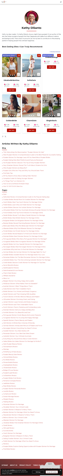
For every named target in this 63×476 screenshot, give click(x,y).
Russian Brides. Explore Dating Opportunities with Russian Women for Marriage (29, 446)
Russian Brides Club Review (12, 378)
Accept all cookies (52, 472)
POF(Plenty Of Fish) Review (12, 352)
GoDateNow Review (9, 375)
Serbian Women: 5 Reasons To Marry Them (17, 409)
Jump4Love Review (9, 394)
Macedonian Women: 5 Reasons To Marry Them (18, 415)
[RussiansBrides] (3, 2)
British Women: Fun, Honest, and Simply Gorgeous (19, 291)
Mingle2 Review (8, 399)
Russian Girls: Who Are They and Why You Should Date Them (23, 170)
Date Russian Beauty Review (12, 344)
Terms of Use (38, 465)
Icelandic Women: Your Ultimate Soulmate (17, 336)
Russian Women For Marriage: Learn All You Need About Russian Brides (26, 157)
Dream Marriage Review (11, 396)
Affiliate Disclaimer (9, 275)
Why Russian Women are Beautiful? (15, 168)
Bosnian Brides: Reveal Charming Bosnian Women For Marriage (24, 223)
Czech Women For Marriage (12, 433)
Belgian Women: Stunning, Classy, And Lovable (18, 281)
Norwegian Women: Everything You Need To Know (20, 328)
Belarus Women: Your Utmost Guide (15, 417)
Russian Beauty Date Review (12, 354)
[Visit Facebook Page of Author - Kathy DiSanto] (3, 137)
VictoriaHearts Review (10, 346)
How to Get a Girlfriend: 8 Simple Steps (16, 183)
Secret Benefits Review (11, 265)
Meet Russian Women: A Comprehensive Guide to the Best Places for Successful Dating (32, 155)
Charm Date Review (9, 273)
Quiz (4, 194)
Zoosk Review (7, 425)
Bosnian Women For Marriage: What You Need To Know (21, 412)
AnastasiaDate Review (10, 365)
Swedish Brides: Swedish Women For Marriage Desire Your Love (24, 254)
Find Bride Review (9, 449)
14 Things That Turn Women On (14, 181)
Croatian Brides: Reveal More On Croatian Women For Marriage (24, 199)
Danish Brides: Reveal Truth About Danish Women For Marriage (24, 215)
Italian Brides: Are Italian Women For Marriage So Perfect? (22, 341)
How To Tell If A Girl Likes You (13, 186)
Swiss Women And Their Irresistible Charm (17, 289)
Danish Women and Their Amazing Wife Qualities (19, 294)
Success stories (8, 430)
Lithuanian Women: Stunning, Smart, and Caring (19, 299)
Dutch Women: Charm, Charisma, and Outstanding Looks (22, 307)
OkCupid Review (8, 428)
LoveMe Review (8, 391)
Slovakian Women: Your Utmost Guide (15, 407)
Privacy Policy (25, 465)
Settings (38, 472)
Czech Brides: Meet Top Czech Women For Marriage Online (22, 202)
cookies (12, 470)
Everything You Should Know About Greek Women (20, 339)
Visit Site (11, 90)
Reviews (6, 444)
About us (6, 278)
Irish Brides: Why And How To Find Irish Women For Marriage (23, 249)
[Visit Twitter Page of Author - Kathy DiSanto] (5, 137)
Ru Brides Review (9, 360)
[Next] (3, 65)
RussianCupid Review (10, 373)
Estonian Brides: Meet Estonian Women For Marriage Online (22, 236)
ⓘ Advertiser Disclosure (55, 51)
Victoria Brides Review (10, 357)
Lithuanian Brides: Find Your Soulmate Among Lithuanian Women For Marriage (29, 210)
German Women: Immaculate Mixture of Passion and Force (22, 325)
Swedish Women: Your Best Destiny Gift (16, 331)
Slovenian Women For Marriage (13, 404)
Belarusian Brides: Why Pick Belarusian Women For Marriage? (23, 226)
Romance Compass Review (12, 381)
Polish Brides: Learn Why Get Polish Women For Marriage (22, 205)
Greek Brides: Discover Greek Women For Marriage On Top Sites (24, 262)
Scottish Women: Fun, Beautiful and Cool (16, 312)
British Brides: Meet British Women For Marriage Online (21, 218)
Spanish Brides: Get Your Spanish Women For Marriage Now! (23, 244)
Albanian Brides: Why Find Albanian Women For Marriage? (22, 228)
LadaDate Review (9, 383)
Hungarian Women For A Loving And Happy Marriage (20, 318)
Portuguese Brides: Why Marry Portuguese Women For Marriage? (25, 239)
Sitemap (6, 349)
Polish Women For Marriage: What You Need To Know (21, 441)
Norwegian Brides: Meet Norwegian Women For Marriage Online (24, 247)
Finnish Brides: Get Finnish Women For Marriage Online (21, 231)
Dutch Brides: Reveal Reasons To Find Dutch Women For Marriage (25, 233)
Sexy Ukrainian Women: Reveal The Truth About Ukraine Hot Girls (25, 165)
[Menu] (61, 2)
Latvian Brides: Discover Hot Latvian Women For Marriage (22, 207)
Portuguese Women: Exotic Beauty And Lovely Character (22, 315)
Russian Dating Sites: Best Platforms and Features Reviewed (23, 160)
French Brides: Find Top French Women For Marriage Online (23, 212)
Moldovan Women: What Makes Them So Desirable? (20, 283)
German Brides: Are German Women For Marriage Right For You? (24, 252)
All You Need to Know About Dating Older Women (20, 176)
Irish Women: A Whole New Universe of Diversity (19, 323)
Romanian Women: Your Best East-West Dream (18, 333)
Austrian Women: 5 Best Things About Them (17, 286)
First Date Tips (8, 173)
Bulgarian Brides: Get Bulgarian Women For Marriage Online (23, 220)
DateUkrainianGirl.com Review (13, 270)
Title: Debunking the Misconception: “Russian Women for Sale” (23, 152)
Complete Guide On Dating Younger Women (18, 178)
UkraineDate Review (10, 367)
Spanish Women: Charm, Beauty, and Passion (17, 320)
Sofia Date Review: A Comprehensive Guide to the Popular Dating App (26, 197)
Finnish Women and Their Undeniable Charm (18, 304)
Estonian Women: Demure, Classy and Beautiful (19, 310)
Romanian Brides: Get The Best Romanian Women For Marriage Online (26, 257)
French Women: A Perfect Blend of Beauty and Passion (21, 297)
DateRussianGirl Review (11, 268)
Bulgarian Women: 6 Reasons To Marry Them (18, 436)
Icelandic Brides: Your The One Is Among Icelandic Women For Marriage (26, 260)
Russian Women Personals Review (14, 388)
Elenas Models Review (10, 362)
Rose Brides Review (9, 386)
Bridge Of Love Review (10, 370)
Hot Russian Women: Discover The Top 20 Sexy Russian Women (24, 162)
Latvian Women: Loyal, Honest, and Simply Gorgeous (20, 302)
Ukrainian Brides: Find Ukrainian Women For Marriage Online (23, 423)
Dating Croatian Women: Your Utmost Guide (17, 438)
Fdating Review (8, 402)
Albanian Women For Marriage (13, 420)
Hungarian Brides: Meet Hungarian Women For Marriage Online (24, 241)
